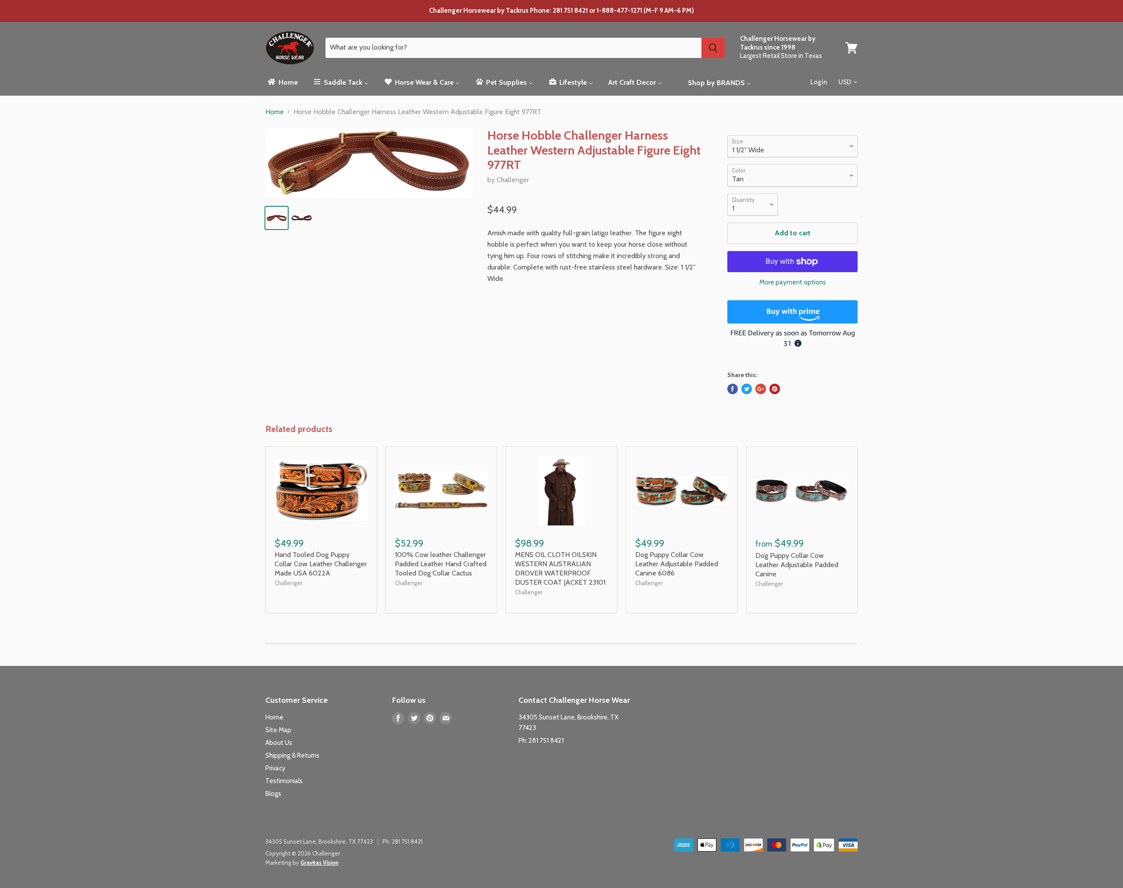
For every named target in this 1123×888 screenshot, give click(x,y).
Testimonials (284, 781)
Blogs (273, 794)
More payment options (792, 282)
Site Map (278, 730)
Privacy (275, 768)
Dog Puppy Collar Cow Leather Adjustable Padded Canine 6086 (676, 563)
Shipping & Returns (292, 755)
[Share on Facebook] (732, 389)
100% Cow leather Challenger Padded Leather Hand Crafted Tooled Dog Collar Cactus (440, 563)
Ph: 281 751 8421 (541, 740)
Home (274, 112)
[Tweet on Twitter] (746, 389)
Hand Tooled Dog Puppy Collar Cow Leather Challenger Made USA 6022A (321, 563)
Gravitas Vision (319, 862)
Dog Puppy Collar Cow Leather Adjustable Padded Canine (796, 564)
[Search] (713, 48)
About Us (278, 743)
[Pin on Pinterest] (774, 389)
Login (818, 82)
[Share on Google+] (760, 389)
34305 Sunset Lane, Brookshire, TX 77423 (319, 841)
